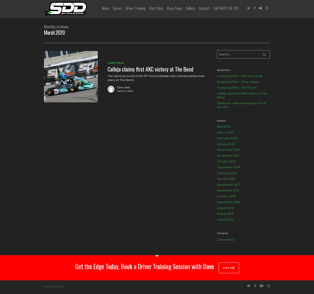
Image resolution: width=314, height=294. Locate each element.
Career (117, 8)
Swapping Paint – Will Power (236, 87)
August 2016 (225, 208)
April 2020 (224, 126)
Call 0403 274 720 (225, 8)
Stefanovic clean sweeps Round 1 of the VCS (241, 105)
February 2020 (227, 138)
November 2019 (228, 155)
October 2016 (226, 196)
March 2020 (225, 132)
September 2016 (228, 202)
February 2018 (227, 173)
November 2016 (228, 190)
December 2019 (228, 150)
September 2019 (228, 167)
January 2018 (226, 179)
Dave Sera (123, 87)
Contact (204, 8)
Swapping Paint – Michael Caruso (240, 76)
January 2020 (226, 144)
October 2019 (226, 161)
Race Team (174, 8)
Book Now (229, 267)
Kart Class (156, 8)
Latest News (116, 62)
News (105, 8)
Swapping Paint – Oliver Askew (238, 81)
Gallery (190, 8)
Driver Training (136, 8)
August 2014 (225, 219)
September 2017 (228, 184)
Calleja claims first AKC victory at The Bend (242, 95)
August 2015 (225, 213)
